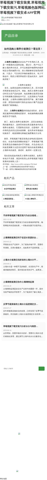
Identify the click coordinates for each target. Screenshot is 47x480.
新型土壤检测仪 (7, 379)
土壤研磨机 (28, 419)
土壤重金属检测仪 (30, 386)
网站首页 (15, 20)
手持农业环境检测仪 (8, 408)
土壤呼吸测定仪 (29, 390)
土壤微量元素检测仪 (8, 386)
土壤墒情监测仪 (29, 404)
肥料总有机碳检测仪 (8, 401)
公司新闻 (30, 20)
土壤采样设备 (29, 422)
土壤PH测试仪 (29, 415)
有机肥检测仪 (29, 394)
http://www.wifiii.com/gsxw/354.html (24, 164)
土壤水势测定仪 (7, 415)
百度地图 (17, 362)
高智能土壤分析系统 (8, 383)
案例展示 (40, 351)
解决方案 (29, 351)
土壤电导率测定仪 (30, 412)
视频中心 (6, 355)
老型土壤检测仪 (29, 379)
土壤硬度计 (28, 408)
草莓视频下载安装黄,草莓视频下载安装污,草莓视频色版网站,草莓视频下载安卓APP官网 (23, 7)
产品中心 (17, 351)
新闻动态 (23, 20)
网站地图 (6, 362)
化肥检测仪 (28, 397)
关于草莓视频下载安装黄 (29, 357)
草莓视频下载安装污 (8, 404)
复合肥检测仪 (6, 397)
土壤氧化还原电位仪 (8, 419)
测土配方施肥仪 (29, 383)
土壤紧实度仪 (6, 412)
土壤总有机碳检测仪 (31, 401)
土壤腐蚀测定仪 (7, 422)
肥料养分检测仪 (7, 394)
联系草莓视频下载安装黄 (40, 357)
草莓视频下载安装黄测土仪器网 (21, 53)
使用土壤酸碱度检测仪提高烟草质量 (22, 169)
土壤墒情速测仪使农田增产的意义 (22, 167)
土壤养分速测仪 (11, 62)
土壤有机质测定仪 (8, 390)
